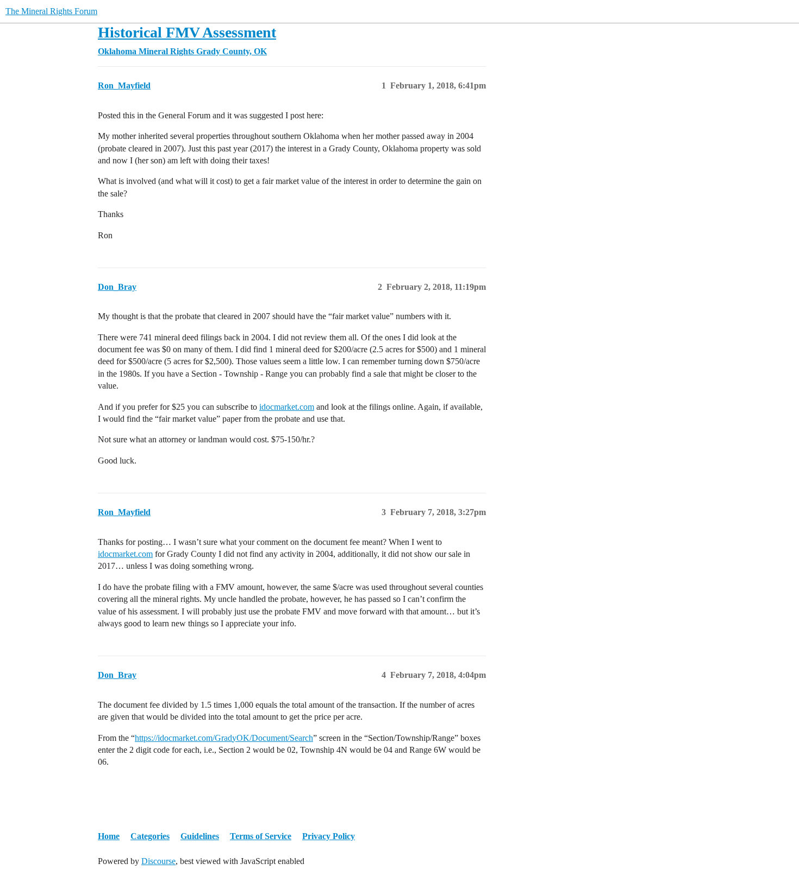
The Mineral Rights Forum (51, 11)
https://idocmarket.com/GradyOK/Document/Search (224, 737)
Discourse (158, 861)
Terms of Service (260, 836)
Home (109, 836)
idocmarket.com (286, 406)
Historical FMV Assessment (187, 32)
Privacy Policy (328, 836)
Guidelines (199, 836)
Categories (150, 836)
